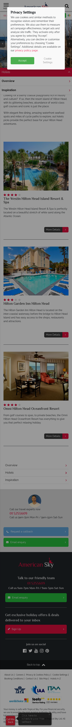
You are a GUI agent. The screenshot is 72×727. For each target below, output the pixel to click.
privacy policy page (26, 50)
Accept (22, 60)
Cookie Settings (47, 60)
